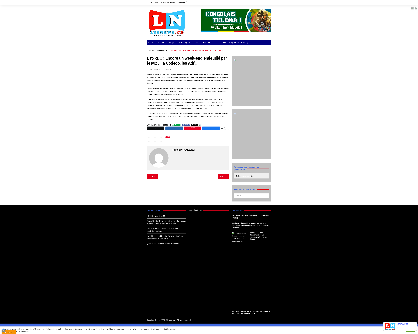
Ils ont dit (210, 43)
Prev (153, 176)
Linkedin (161, 139)
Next (221, 176)
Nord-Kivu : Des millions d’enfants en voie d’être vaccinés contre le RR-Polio (165, 237)
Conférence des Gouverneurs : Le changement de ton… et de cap (259, 236)
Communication (169, 2)
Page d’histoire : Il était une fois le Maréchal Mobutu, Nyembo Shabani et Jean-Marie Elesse (166, 222)
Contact (150, 2)
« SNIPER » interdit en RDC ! (157, 216)
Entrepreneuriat (190, 43)
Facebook (262, 2)
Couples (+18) (182, 2)
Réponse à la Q (238, 43)
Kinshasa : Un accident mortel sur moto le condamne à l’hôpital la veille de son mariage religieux (250, 225)
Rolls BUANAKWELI (155, 69)
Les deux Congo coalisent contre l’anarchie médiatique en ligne (163, 229)
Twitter (265, 2)
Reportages (169, 43)
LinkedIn (269, 2)
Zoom (222, 43)
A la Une (153, 43)
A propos (158, 2)
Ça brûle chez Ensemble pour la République (163, 243)
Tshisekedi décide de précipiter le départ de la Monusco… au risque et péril (251, 312)
